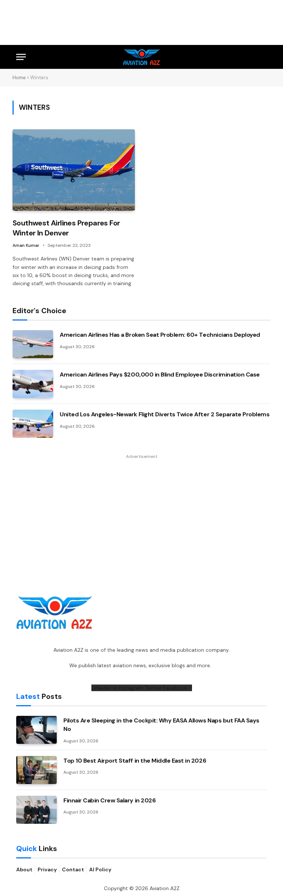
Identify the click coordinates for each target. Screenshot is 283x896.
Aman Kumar (26, 245)
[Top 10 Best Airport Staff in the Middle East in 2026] (36, 770)
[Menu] (21, 57)
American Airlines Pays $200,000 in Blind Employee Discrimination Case (160, 374)
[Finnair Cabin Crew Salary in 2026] (36, 810)
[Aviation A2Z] (141, 57)
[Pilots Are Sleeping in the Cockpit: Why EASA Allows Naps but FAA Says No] (36, 730)
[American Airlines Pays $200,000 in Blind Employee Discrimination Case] (33, 384)
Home (19, 77)
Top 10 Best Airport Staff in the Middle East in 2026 (134, 760)
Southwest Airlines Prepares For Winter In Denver (66, 228)
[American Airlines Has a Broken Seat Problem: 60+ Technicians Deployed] (33, 344)
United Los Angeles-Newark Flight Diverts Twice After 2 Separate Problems (164, 414)
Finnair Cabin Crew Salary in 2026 (109, 800)
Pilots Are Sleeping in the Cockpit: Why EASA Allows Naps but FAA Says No (161, 725)
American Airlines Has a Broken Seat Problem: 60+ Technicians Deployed (160, 335)
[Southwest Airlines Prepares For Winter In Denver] (74, 170)
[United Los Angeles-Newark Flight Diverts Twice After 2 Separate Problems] (33, 424)
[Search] (263, 57)
